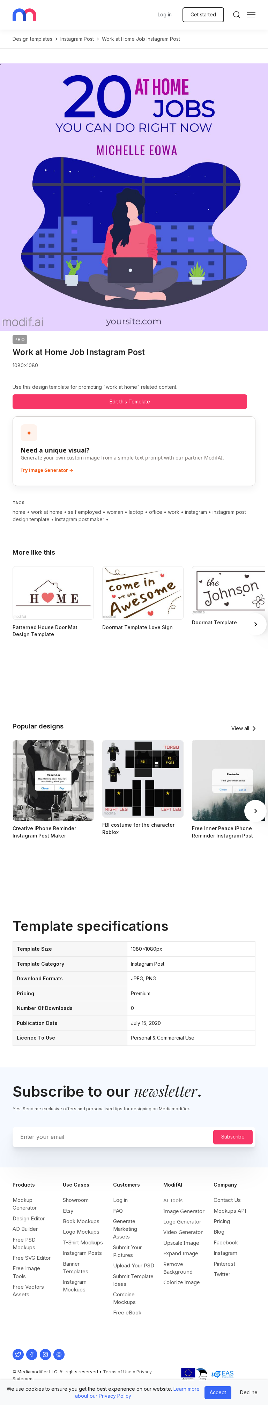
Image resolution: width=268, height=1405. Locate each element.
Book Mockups (81, 1221)
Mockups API (230, 1210)
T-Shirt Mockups (83, 1242)
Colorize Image (181, 1282)
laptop (136, 512)
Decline (249, 1392)
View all (240, 728)
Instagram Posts (82, 1253)
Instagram (225, 1253)
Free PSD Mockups (24, 1243)
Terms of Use (117, 1371)
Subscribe (233, 1137)
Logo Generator (182, 1221)
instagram (196, 512)
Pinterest (224, 1263)
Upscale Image (181, 1242)
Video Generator (183, 1231)
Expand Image (180, 1253)
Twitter (222, 1274)
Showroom (76, 1200)
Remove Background (178, 1267)
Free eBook (127, 1312)
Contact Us (227, 1200)
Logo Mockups (81, 1231)
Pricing (222, 1221)
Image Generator (183, 1210)
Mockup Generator (25, 1204)
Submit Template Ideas (133, 1280)
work (173, 512)
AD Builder (25, 1229)
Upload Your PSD (133, 1265)
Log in (165, 14)
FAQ (118, 1210)
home (19, 512)
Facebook (226, 1242)
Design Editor (29, 1218)
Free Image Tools (26, 1272)
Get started (203, 14)
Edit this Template (130, 401)
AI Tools (173, 1200)
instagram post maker (79, 519)
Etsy (68, 1210)
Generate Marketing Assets (125, 1229)
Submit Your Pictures (127, 1251)
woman (115, 512)
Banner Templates (75, 1267)
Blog (219, 1231)
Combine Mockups (124, 1298)
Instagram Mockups (75, 1286)
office (155, 512)
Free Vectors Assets (28, 1290)
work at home (46, 512)
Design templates (32, 39)
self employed (84, 512)
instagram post (77, 39)
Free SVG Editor (32, 1258)
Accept (218, 1392)
